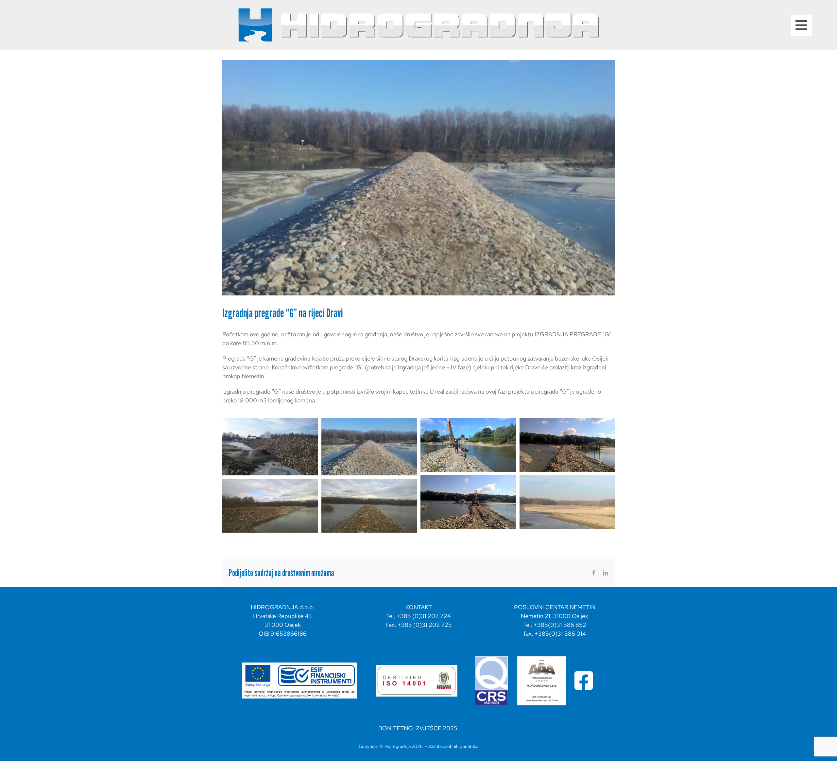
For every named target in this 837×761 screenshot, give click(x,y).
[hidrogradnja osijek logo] (418, 9)
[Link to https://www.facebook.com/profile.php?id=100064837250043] (583, 680)
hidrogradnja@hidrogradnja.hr (418, 633)
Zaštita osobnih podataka (453, 746)
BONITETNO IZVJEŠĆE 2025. (418, 728)
